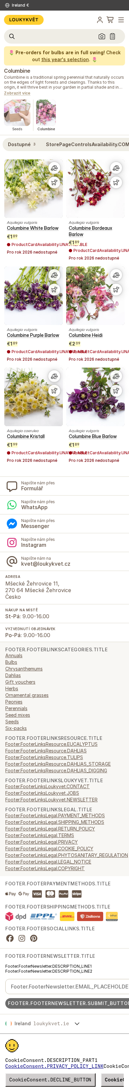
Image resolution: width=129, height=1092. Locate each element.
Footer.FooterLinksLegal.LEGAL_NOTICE (48, 862)
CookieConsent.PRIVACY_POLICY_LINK (54, 1066)
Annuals (13, 655)
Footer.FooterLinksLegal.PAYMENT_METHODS (55, 815)
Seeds (12, 721)
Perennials (16, 708)
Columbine (17, 70)
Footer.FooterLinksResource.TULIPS (44, 757)
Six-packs (16, 728)
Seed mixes (17, 715)
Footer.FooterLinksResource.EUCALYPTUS (51, 744)
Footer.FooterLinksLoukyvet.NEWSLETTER (51, 799)
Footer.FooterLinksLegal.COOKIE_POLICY (49, 848)
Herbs (11, 688)
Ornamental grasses (27, 695)
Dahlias (13, 675)
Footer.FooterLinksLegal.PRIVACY (41, 842)
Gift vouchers (20, 682)
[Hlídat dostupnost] (54, 182)
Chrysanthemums (24, 668)
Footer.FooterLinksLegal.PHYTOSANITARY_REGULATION (66, 855)
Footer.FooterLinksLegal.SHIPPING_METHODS (54, 822)
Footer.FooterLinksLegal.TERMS (39, 835)
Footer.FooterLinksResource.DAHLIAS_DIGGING (56, 770)
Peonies (13, 702)
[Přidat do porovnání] (54, 168)
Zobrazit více (17, 93)
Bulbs (11, 662)
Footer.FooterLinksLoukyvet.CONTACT (47, 786)
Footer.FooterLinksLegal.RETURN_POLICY (50, 828)
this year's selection (65, 59)
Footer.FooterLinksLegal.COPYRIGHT (45, 868)
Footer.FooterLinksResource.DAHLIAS (46, 750)
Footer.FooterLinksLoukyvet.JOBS (42, 793)
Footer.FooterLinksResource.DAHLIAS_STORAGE (58, 764)
